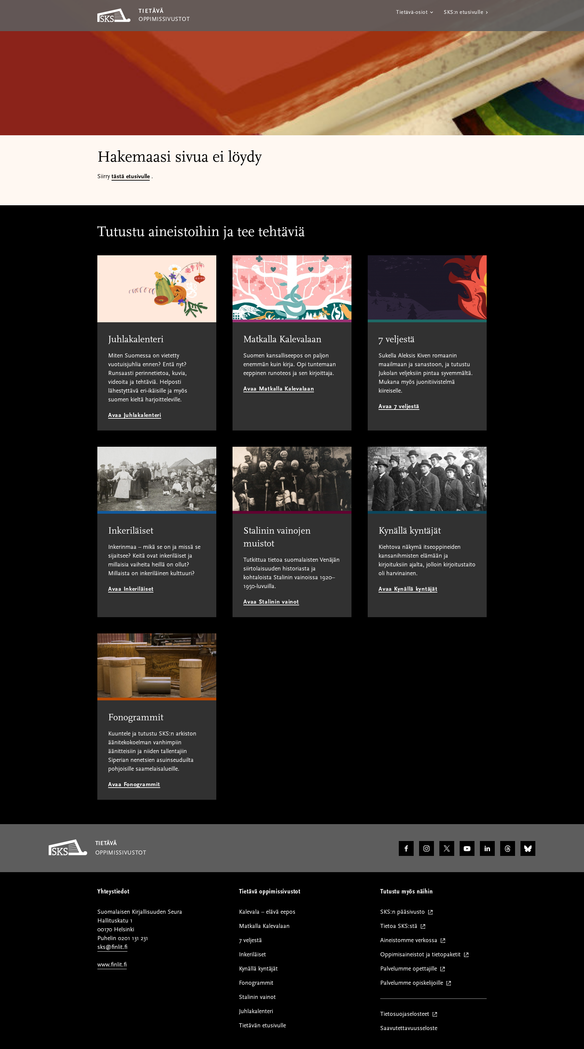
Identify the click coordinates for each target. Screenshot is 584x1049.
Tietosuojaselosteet (406, 1014)
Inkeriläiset (252, 954)
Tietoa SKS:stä (400, 926)
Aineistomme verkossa (410, 940)
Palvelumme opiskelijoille (413, 983)
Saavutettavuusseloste (408, 1028)
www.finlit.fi (112, 964)
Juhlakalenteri (256, 1011)
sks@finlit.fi (112, 947)
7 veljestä (250, 940)
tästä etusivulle (131, 176)
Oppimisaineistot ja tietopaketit (422, 955)
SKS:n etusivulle (463, 12)
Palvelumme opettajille (410, 969)
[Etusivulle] (68, 853)
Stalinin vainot (257, 997)
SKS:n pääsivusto (404, 912)
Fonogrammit (256, 982)
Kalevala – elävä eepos (267, 911)
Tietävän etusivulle (262, 1025)
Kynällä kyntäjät (258, 968)
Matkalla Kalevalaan (264, 926)
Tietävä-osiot (412, 12)
